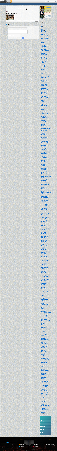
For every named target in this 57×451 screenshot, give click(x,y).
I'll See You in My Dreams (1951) (44, 385)
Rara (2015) (42, 42)
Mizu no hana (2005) (43, 77)
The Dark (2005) (43, 298)
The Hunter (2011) (43, 81)
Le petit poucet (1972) (43, 248)
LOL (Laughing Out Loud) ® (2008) (45, 179)
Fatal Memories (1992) (43, 269)
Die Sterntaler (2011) (43, 100)
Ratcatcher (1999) (43, 338)
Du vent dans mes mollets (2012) (45, 89)
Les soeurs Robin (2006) (44, 251)
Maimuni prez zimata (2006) (44, 205)
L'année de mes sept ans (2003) (44, 332)
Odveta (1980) (42, 188)
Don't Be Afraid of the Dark (44, 110)
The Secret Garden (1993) (44, 340)
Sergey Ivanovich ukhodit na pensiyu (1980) (46, 176)
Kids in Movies (22, 446)
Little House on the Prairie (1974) (45, 76)
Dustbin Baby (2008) (43, 189)
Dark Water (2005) (43, 294)
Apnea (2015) (42, 69)
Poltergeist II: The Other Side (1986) (45, 370)
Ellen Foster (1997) (43, 369)
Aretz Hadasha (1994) (43, 272)
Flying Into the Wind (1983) (44, 78)
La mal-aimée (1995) (43, 371)
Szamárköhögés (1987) (43, 249)
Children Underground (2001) (44, 283)
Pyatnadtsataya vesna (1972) (44, 245)
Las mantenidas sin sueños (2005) (45, 217)
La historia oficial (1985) (44, 386)
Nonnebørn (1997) (43, 374)
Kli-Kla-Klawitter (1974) (44, 220)
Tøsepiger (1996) (43, 401)
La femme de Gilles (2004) (44, 316)
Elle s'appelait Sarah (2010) (44, 116)
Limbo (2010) (42, 106)
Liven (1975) (42, 282)
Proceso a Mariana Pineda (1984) (45, 279)
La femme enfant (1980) (44, 305)
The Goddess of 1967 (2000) (44, 357)
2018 (41, 26)
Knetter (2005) (43, 308)
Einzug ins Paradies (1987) (44, 208)
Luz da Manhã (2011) (43, 66)
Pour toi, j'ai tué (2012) (43, 96)
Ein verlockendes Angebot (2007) (45, 141)
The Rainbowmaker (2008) (44, 154)
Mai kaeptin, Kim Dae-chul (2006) (45, 259)
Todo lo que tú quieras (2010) (44, 113)
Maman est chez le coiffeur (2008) (45, 38)
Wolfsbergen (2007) (43, 146)
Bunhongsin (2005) (43, 274)
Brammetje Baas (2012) (44, 91)
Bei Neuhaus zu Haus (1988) (44, 93)
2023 (41, 19)
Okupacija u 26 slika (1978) (44, 105)
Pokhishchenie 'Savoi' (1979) (44, 392)
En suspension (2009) (43, 31)
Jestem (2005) (42, 330)
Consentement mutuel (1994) (44, 140)
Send (23, 38)
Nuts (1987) (42, 328)
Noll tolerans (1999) (43, 367)
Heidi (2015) (42, 70)
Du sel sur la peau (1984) (44, 256)
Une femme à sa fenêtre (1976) (44, 142)
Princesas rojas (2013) (43, 61)
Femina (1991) (42, 244)
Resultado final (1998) (43, 311)
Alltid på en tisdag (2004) (44, 207)
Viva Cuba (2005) (43, 265)
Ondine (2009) (42, 150)
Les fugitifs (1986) (43, 224)
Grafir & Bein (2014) (43, 41)
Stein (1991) (42, 191)
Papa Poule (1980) (43, 257)
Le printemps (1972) (43, 39)
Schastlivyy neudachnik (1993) (44, 409)
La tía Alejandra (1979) (43, 175)
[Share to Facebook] (8, 442)
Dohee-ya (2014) (43, 34)
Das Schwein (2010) (43, 124)
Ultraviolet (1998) (43, 288)
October (42, 413)
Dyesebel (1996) (43, 134)
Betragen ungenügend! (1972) (44, 64)
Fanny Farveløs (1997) (43, 181)
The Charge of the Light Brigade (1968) (45, 320)
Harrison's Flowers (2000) (44, 99)
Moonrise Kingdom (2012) (44, 80)
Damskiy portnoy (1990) (44, 380)
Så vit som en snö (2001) (44, 394)
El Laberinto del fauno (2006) (44, 267)
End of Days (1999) (43, 335)
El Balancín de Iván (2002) (44, 132)
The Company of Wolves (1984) (44, 322)
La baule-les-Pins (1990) (44, 342)
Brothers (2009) (43, 160)
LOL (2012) (42, 62)
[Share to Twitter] (7, 442)
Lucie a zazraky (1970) (43, 218)
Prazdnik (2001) (43, 284)
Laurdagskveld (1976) (43, 261)
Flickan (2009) (43, 165)
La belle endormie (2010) (44, 117)
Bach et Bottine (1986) (43, 233)
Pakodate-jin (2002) (43, 230)
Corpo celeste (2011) (43, 125)
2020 (41, 23)
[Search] (55, 1)
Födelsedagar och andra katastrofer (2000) (46, 312)
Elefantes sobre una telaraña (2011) (45, 50)
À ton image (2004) (43, 114)
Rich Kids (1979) (43, 326)
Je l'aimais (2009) (43, 138)
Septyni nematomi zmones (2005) (45, 185)
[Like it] (30, 21)
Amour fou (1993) (43, 347)
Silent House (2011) (43, 88)
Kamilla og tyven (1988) (44, 362)
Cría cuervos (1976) (43, 349)
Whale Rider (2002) (43, 408)
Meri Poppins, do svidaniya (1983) (45, 327)
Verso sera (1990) (43, 354)
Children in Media (36, 443)
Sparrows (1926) (43, 388)
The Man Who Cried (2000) (44, 301)
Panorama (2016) (43, 45)
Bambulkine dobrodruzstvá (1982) (45, 145)
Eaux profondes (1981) (43, 324)
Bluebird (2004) (43, 237)
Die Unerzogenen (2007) (44, 168)
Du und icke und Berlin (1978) (44, 226)
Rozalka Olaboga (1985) (44, 221)
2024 (41, 18)
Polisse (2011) (42, 112)
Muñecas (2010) (43, 127)
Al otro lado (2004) (43, 243)
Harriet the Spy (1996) (43, 377)
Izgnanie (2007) (43, 229)
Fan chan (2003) (43, 336)
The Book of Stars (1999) (44, 263)
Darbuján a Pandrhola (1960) (44, 194)
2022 (41, 21)
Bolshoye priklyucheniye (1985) (44, 247)
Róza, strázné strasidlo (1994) (44, 197)
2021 (41, 22)
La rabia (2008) (43, 187)
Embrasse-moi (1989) (43, 275)
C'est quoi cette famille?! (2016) (45, 33)
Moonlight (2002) (43, 287)
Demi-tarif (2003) (43, 361)
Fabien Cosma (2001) (43, 278)
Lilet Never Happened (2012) (44, 56)
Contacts (50, 443)
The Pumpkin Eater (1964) (44, 384)
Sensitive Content (36, 446)
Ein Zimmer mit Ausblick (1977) (44, 200)
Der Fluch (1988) (43, 350)
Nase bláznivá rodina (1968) (44, 58)
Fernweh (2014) (43, 73)
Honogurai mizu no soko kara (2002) (45, 318)
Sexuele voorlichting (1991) (44, 54)
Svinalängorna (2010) (43, 121)
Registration (55, 3)
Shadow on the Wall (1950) (44, 240)
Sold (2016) (42, 47)
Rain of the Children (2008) (44, 153)
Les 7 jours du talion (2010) (44, 157)
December (42, 29)
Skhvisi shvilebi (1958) (43, 222)
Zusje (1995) (42, 397)
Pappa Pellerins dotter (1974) (44, 60)
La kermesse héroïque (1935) (44, 201)
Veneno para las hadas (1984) (44, 358)
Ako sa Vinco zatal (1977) (44, 130)
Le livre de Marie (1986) (44, 346)
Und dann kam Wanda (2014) (44, 68)
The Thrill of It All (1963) (44, 315)
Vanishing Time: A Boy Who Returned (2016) (46, 43)
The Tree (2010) (43, 156)
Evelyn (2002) (42, 290)
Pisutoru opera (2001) (43, 396)
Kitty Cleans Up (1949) (43, 118)
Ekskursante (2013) (43, 72)
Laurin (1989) (42, 295)
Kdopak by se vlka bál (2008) (44, 196)
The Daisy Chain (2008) (43, 144)
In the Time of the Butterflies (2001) (45, 359)
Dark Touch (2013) (43, 57)
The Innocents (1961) (43, 286)
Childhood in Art (36, 444)
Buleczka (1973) (43, 323)
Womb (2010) (42, 158)
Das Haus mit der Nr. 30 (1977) (44, 180)
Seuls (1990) (42, 177)
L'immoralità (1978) (43, 389)
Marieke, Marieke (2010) (44, 95)
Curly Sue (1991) (43, 331)
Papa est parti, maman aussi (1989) (45, 405)
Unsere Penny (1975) (43, 49)
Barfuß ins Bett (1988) (43, 303)
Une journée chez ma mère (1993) (45, 228)
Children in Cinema (22, 444)
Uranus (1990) (42, 378)
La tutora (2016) (43, 37)
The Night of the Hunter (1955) (44, 381)
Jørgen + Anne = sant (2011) (44, 109)
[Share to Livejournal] (6, 442)
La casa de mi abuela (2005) (44, 260)
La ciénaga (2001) (43, 365)
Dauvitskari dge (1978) (43, 351)
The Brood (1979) (43, 406)
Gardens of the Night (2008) (44, 234)
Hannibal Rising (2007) (43, 241)
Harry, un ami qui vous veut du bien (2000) (46, 353)
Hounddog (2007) (43, 225)
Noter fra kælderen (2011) (44, 85)
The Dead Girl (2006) (43, 169)
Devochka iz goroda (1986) (44, 319)
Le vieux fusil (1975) (43, 268)
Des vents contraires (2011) (44, 82)
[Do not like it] (34, 21)
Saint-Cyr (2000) (43, 307)
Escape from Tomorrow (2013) (44, 97)
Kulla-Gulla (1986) (43, 161)
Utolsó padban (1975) (43, 136)
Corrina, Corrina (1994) (43, 373)
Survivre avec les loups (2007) (44, 236)
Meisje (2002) (42, 355)
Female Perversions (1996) (44, 209)
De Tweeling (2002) (43, 280)
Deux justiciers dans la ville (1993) (45, 232)
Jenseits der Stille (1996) (44, 334)
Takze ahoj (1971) (43, 133)
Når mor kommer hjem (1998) (44, 255)
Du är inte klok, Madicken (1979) (45, 400)
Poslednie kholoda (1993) (44, 390)
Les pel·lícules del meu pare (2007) (45, 171)
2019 (41, 25)
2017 (41, 27)
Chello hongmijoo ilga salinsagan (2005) (45, 253)
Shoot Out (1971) (43, 366)
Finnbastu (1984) (43, 65)
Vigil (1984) (42, 363)
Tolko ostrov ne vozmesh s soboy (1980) (45, 173)
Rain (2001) (42, 393)
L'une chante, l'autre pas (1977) (44, 291)
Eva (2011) (42, 108)
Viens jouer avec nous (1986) (44, 167)
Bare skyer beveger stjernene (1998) (45, 339)
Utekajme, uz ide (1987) (43, 92)
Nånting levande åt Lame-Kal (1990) (45, 314)
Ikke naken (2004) (43, 398)
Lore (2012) (42, 101)
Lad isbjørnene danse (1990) (44, 304)
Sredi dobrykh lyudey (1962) (44, 137)
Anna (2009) (42, 172)
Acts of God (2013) (43, 53)
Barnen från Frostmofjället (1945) (45, 184)
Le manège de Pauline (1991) (44, 276)
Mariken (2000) (43, 292)
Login (52, 3)
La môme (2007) (43, 264)
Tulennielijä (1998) (43, 404)
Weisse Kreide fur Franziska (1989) (45, 213)
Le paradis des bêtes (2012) (44, 84)
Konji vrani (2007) (43, 164)
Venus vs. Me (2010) (43, 148)
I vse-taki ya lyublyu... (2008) (44, 204)
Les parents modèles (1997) (44, 183)
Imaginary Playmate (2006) (44, 203)
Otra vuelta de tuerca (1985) (44, 214)
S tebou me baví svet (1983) (44, 343)
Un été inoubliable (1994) (44, 412)
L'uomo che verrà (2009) (44, 149)
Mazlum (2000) (43, 152)
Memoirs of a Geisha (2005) (44, 296)
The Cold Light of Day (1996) (44, 382)
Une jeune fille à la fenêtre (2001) (45, 74)
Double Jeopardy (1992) (43, 252)
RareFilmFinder (22, 443)
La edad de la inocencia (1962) (44, 35)
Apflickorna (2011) (43, 120)
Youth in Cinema (22, 447)
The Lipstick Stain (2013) (44, 46)
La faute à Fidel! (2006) (44, 271)
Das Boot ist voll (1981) (43, 402)
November (42, 30)
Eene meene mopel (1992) (44, 216)
